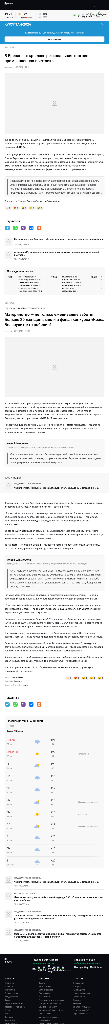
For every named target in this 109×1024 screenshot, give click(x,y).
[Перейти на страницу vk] (35, 969)
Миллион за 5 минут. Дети (51, 1010)
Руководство (79, 990)
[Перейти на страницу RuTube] (61, 969)
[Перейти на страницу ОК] (45, 969)
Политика (9, 983)
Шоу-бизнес (10, 1020)
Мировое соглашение (48, 1017)
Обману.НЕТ (44, 1020)
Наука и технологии (14, 1003)
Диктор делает (46, 993)
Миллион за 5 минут (48, 1007)
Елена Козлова (17, 677)
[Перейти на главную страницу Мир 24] (9, 5)
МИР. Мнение (45, 1014)
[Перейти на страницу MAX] (40, 969)
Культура (9, 1017)
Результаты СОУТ (81, 1010)
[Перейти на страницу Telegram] (66, 969)
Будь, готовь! (45, 986)
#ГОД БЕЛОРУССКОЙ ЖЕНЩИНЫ (31, 308)
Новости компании (81, 993)
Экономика (10, 990)
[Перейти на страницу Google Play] (81, 969)
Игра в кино (44, 997)
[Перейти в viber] (23, 228)
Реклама (77, 1003)
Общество (9, 986)
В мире (8, 1000)
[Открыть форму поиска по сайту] (93, 5)
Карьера (77, 1000)
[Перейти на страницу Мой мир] (50, 969)
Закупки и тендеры (81, 1007)
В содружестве (11, 997)
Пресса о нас (79, 997)
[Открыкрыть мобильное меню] (102, 5)
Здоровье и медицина (15, 1007)
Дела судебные (46, 990)
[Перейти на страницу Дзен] (55, 969)
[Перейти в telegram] (7, 228)
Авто (7, 1014)
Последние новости (20, 271)
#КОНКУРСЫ (10, 308)
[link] (27, 484)
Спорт (7, 1010)
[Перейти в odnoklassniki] (39, 228)
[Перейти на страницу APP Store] (96, 969)
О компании (78, 983)
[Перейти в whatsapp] (15, 228)
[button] (7, 228)
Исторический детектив (50, 1003)
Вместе (42, 983)
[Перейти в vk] (31, 228)
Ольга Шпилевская (20, 685)
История (77, 986)
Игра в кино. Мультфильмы (51, 1000)
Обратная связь (80, 1014)
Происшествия (11, 993)
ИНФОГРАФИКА (54, 39)
